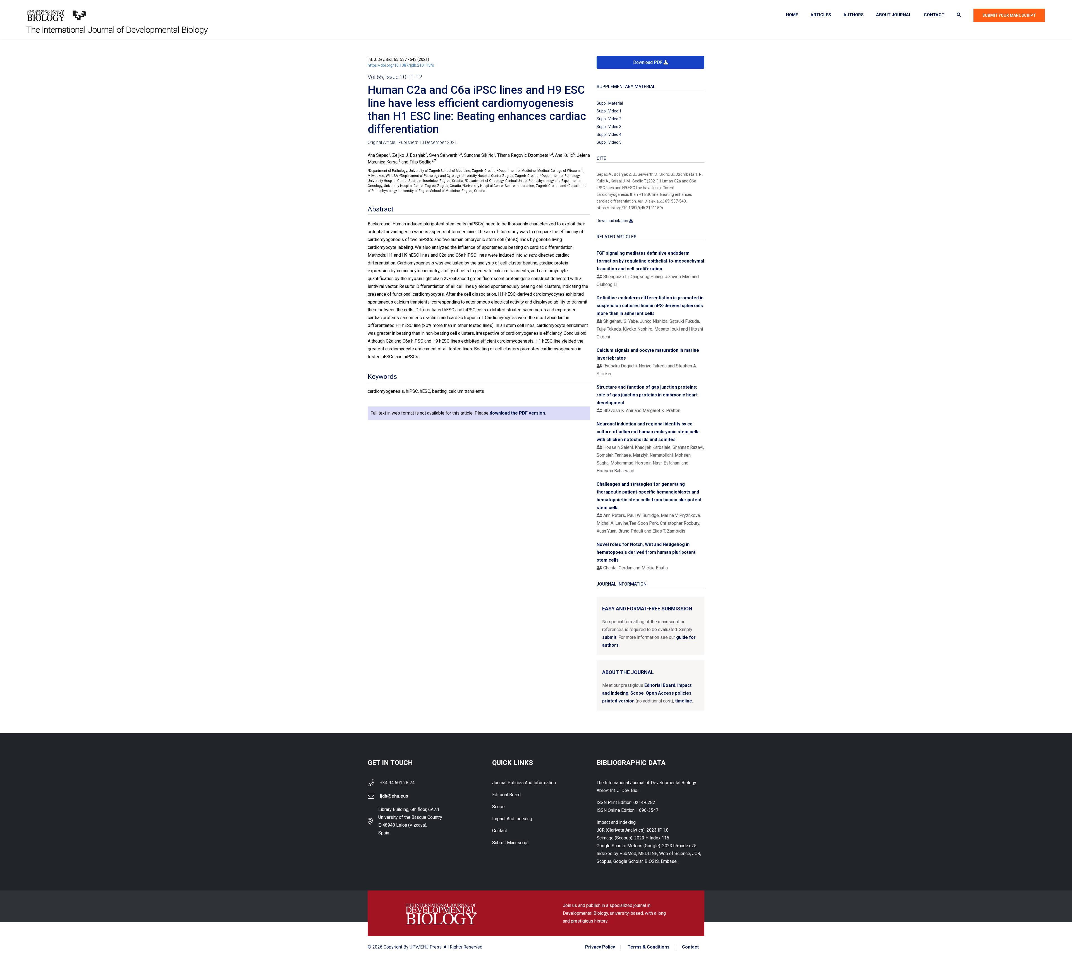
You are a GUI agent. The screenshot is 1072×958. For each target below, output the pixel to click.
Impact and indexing (512, 818)
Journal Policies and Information (524, 782)
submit (609, 637)
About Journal (893, 14)
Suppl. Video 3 (609, 126)
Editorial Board (659, 685)
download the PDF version (517, 413)
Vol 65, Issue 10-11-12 (395, 77)
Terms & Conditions (648, 947)
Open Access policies (668, 693)
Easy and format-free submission (647, 609)
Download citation (613, 220)
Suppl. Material (610, 103)
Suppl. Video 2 (609, 119)
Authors (853, 14)
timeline (683, 701)
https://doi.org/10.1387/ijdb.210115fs (401, 65)
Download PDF (648, 62)
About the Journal (628, 672)
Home (792, 14)
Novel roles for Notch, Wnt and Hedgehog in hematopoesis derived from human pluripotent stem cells (646, 552)
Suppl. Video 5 (609, 142)
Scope (637, 693)
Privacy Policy (600, 947)
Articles (820, 14)
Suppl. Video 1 (609, 111)
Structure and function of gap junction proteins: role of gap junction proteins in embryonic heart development (647, 394)
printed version (618, 701)
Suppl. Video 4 (609, 134)
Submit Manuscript (510, 842)
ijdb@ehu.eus (394, 796)
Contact (934, 14)
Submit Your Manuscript (1009, 15)
